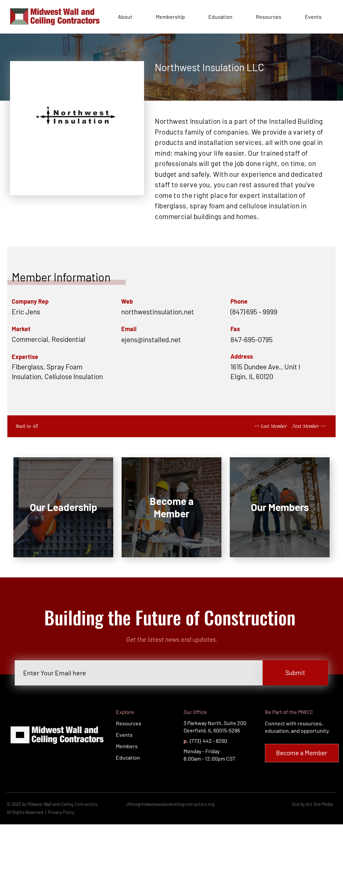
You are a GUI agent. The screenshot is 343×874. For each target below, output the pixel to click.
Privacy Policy (61, 812)
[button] (180, 339)
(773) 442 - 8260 (208, 740)
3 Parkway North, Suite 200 (215, 723)
